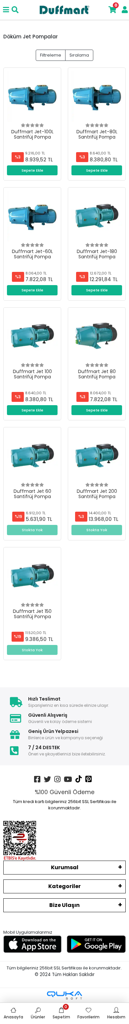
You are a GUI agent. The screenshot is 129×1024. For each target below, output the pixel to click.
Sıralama (79, 55)
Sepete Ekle (32, 170)
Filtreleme (50, 55)
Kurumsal (64, 867)
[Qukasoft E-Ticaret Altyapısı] (64, 995)
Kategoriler (64, 886)
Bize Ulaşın (64, 905)
